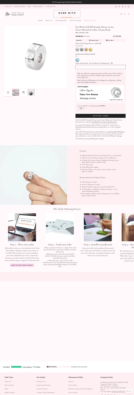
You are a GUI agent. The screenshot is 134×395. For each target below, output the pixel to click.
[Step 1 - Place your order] (22, 227)
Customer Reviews (42, 389)
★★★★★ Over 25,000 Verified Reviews (67, 2)
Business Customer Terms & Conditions (80, 389)
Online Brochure (38, 6)
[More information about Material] (100, 43)
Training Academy (19, 6)
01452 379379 (17, 15)
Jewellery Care (41, 381)
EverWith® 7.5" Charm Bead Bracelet (104, 122)
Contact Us (8, 6)
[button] (61, 20)
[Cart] (128, 14)
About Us (71, 381)
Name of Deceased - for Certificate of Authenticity (92, 63)
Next (131, 227)
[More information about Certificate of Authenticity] (111, 63)
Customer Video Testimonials (46, 392)
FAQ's (29, 6)
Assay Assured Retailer (44, 385)
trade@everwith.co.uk (118, 391)
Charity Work (72, 385)
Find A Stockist (9, 385)
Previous (4, 57)
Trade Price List (50, 6)
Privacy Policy (72, 392)
